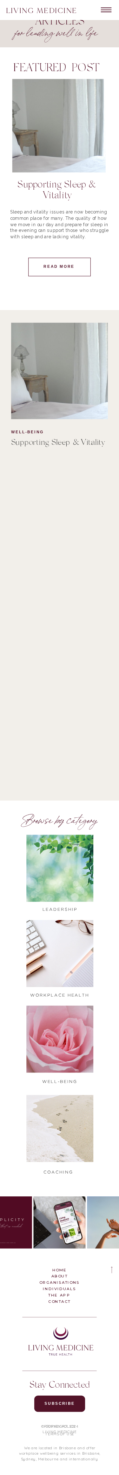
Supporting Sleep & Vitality (58, 443)
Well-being (27, 432)
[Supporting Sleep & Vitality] (59, 371)
